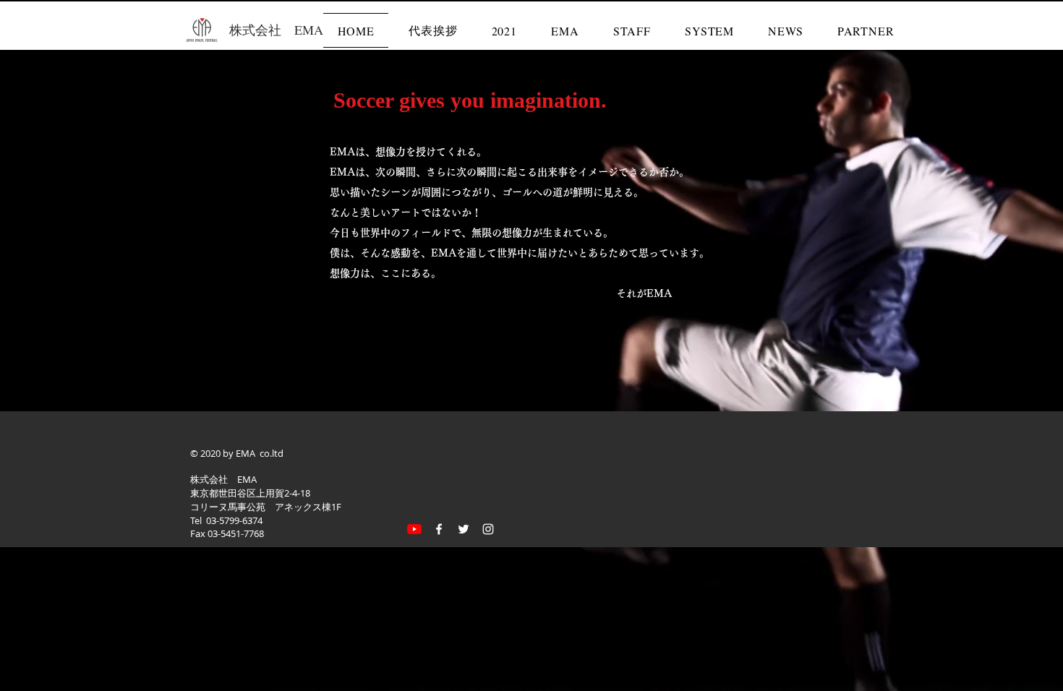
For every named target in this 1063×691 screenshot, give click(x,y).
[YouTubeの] (414, 529)
